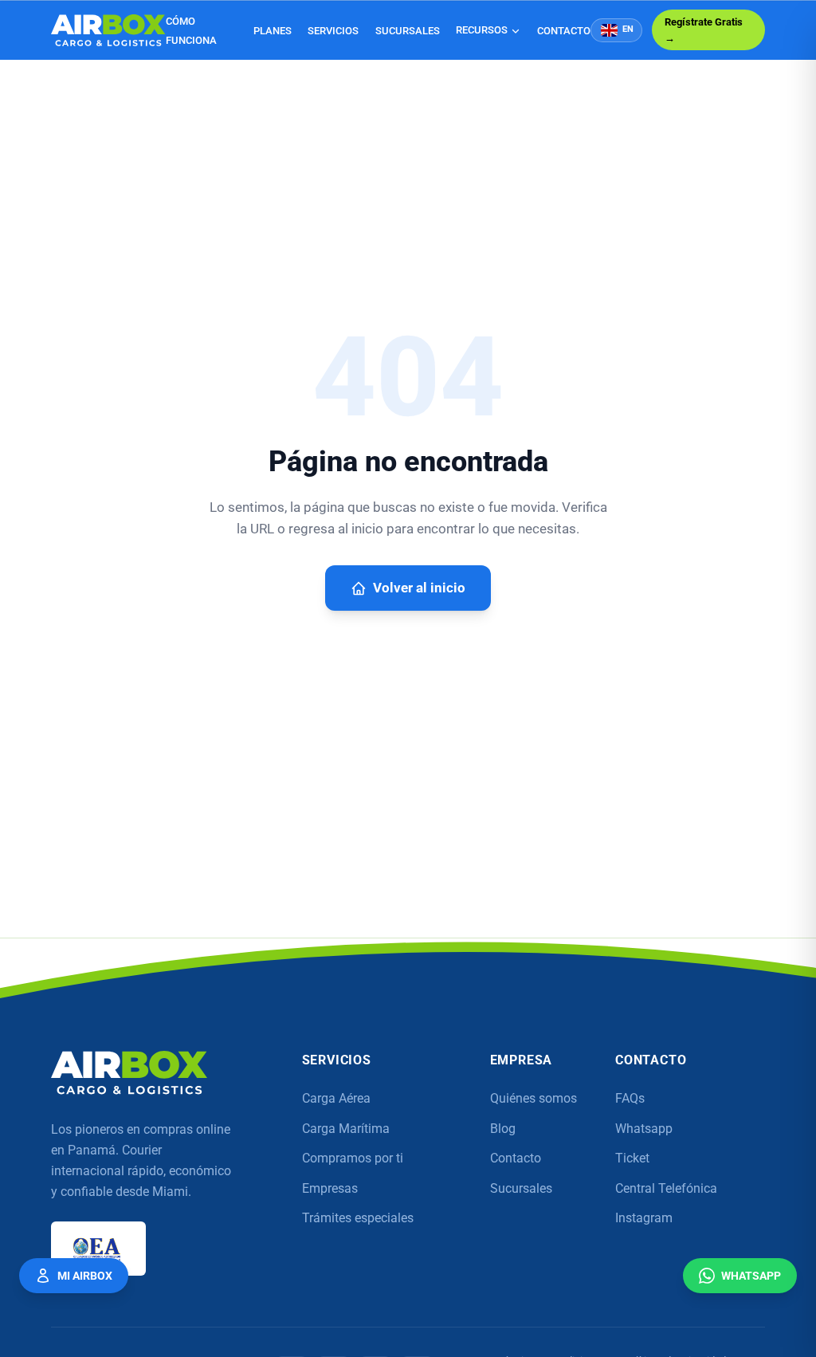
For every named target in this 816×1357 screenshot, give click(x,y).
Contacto (563, 31)
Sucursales (407, 31)
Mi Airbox (84, 1275)
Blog (503, 1128)
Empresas (330, 1188)
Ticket (632, 1158)
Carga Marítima (346, 1128)
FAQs (630, 1098)
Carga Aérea (336, 1098)
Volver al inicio (419, 588)
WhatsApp (751, 1275)
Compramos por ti (352, 1158)
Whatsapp (644, 1128)
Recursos (482, 30)
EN (628, 29)
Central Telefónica (666, 1188)
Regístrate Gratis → (704, 29)
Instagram (644, 1217)
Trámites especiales (358, 1217)
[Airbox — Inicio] (108, 30)
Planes (272, 31)
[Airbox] (129, 1073)
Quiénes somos (533, 1098)
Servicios (333, 31)
